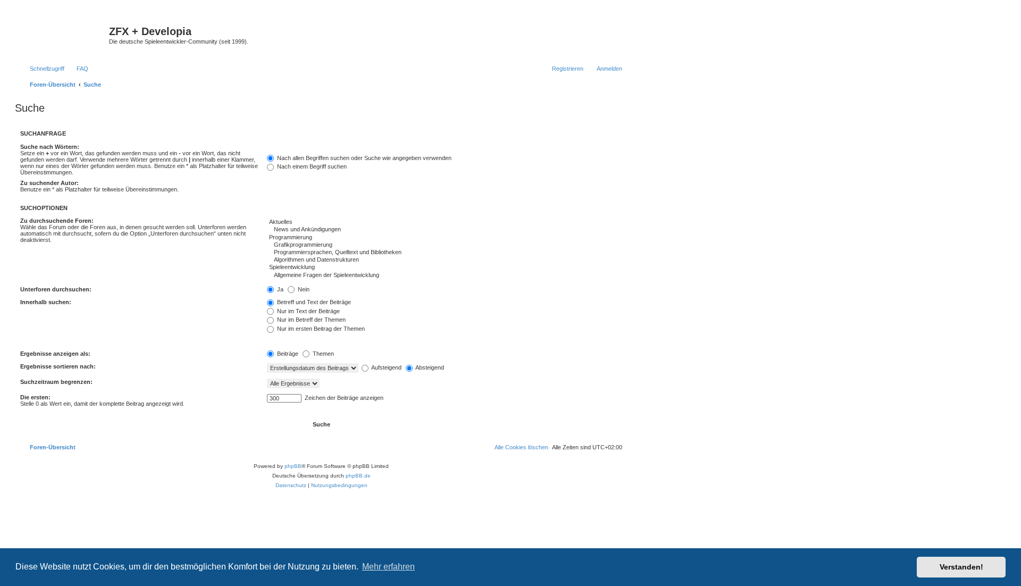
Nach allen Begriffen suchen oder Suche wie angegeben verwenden (363, 158)
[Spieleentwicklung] (444, 267)
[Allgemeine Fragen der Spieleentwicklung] (444, 275)
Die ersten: (35, 397)
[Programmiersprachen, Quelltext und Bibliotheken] (444, 252)
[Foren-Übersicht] (63, 35)
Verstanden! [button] (961, 567)
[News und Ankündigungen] (444, 229)
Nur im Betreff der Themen (310, 319)
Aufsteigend (385, 367)
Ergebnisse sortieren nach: (58, 366)
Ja (279, 289)
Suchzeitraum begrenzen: (56, 382)
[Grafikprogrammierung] (444, 245)
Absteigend (429, 367)
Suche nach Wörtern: (49, 147)
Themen (322, 353)
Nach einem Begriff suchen (311, 166)
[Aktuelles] (444, 222)
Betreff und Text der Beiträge (313, 302)
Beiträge (286, 353)
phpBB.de (358, 476)
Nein (302, 289)
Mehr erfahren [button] (388, 566)
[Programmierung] (444, 237)
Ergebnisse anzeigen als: (55, 353)
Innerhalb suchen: (45, 302)
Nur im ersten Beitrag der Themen (320, 328)
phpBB (293, 466)
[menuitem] (77, 68)
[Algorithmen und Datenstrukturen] (444, 260)
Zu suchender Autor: (49, 183)
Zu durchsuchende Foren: (57, 220)
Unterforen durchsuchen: (55, 289)
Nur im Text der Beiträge (307, 311)
